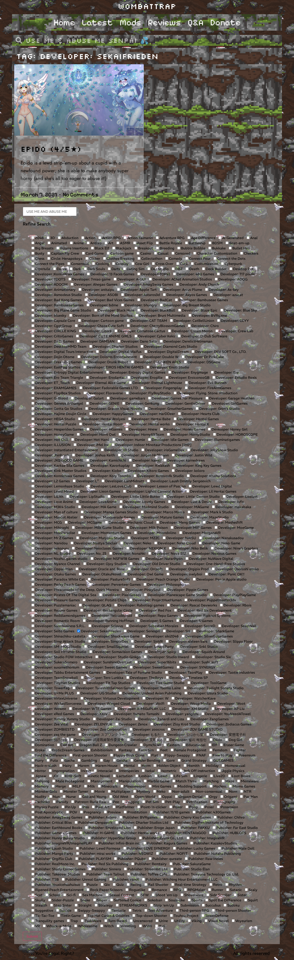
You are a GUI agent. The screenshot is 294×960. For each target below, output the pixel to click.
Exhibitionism (101, 750)
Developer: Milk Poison (148, 527)
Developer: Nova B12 (168, 553)
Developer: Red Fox (154, 610)
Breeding (166, 248)
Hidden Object (168, 765)
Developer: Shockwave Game (115, 636)
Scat (38, 895)
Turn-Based (117, 920)
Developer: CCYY (234, 320)
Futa (54, 760)
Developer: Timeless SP (188, 677)
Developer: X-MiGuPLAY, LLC (141, 708)
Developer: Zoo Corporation (103, 729)
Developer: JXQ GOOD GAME (58, 460)
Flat (154, 755)
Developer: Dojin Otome (54, 357)
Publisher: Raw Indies (205, 858)
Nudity (40, 796)
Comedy (175, 258)
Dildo (217, 739)
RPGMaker (196, 889)
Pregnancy (92, 812)
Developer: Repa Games (158, 615)
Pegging (132, 801)
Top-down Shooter (151, 915)
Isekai (150, 770)
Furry (39, 760)
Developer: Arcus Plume (182, 289)
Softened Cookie (127, 900)
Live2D (219, 776)
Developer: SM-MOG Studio (57, 646)
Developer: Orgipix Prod (189, 569)
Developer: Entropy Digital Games (137, 372)
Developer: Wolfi (150, 703)
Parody (62, 801)
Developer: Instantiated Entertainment (66, 450)
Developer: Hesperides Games (59, 429)
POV (73, 812)
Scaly (252, 889)
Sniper (101, 900)
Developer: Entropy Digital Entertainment (68, 372)
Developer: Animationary (55, 289)
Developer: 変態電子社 (227, 734)
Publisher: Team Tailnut (105, 874)
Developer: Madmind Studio (145, 507)
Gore (170, 760)
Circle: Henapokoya (66, 258)
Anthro (96, 243)
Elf (214, 745)
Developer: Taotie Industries (231, 672)
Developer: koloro (190, 470)
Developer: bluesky (50, 315)
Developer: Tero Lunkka (103, 677)
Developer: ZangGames (209, 719)
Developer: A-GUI (131, 279)
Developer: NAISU (181, 538)
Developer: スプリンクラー (103, 734)
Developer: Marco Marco (164, 512)
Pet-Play (172, 801)
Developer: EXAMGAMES (55, 388)
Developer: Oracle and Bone (101, 569)
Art (110, 243)
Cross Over (164, 263)
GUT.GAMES (223, 760)
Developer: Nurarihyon (164, 558)
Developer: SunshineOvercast (107, 662)
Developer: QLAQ (96, 605)
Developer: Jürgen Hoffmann (145, 455)
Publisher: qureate (167, 858)
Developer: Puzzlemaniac (55, 605)
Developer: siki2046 (162, 636)
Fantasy (125, 750)
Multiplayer (120, 791)
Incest (85, 770)
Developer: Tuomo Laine (160, 688)
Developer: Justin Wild (193, 455)
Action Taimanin (139, 238)
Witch (108, 926)
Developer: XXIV (93, 714)
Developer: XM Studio (190, 708)
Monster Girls (45, 791)
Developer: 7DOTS (49, 279)
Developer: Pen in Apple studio (221, 579)
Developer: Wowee (50, 708)
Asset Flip (144, 243)
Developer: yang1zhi (181, 714)
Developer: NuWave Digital (210, 558)
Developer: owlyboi (185, 574)
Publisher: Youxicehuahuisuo (57, 884)
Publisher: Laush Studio (53, 848)
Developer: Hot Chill (51, 439)
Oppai (166, 796)
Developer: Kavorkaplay (110, 465)
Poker (177, 807)
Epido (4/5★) (51, 149)
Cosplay (121, 263)
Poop (193, 807)
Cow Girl (141, 263)
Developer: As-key (223, 289)
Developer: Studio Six (213, 657)
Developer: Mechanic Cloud (130, 522)
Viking (196, 920)
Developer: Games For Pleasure (177, 398)
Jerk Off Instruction (198, 770)
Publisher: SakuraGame (191, 864)
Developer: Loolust (242, 496)
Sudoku (233, 905)
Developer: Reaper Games (55, 610)
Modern (219, 786)
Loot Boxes (240, 776)
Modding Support (192, 786)
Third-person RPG (194, 910)
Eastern (172, 745)
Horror (40, 770)
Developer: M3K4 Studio (54, 507)
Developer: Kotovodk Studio (160, 476)
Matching (211, 781)
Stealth (40, 905)
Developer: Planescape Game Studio (177, 595)
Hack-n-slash (45, 765)
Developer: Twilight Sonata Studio (215, 688)
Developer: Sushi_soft (200, 662)
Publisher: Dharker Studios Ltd (143, 822)
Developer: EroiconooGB (188, 377)
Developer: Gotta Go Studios (58, 408)
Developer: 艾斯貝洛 (146, 739)
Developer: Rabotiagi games (140, 605)
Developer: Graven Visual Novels (115, 408)
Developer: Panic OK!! (226, 574)
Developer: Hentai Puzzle (55, 424)
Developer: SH (178, 631)
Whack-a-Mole (58, 926)
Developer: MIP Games (192, 527)
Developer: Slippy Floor (233, 641)
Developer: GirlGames (229, 403)
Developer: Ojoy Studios (106, 563)
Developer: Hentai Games (197, 419)
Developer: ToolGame (208, 682)
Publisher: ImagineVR (206, 838)
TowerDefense (216, 915)
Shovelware (193, 895)
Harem (83, 765)
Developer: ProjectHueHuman (156, 600)
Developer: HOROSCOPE (237, 434)
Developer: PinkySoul (143, 589)
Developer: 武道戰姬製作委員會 (98, 739)
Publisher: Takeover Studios (57, 874)
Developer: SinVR (148, 641)
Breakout (145, 248)
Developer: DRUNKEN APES (157, 362)
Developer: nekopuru (51, 548)
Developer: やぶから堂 (185, 734)
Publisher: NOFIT (173, 853)
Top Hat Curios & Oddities (108, 915)
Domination (44, 745)
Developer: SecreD (199, 626)
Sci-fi (71, 895)
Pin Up (70, 807)
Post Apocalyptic (48, 812)
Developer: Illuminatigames (217, 439)
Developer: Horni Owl (98, 434)
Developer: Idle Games (170, 439)
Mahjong (41, 781)
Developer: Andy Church (199, 284)
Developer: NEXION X (147, 548)
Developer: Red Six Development (204, 610)
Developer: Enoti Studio (169, 367)
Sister (242, 895)
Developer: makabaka (233, 507)
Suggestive (43, 910)
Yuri (161, 926)
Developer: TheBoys (146, 677)
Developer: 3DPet (155, 274)
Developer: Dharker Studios (115, 346)
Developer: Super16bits (157, 662)
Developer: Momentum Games (106, 532)
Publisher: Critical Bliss (53, 822)
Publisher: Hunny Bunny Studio (59, 838)
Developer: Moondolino (156, 532)
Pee (115, 801)
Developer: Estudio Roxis (236, 377)
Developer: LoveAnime (98, 501)
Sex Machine (92, 895)
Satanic (235, 889)
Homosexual (234, 765)
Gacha (69, 760)
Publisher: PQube (131, 858)
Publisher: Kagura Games (166, 843)
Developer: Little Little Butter (135, 496)
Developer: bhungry (140, 305)
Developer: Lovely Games (143, 501)
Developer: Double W (161, 357)
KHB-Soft (72, 776)
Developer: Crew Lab (235, 331)
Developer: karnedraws (185, 460)
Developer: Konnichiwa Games (59, 476)
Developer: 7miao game (91, 279)
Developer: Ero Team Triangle (58, 377)
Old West (120, 796)
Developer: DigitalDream (168, 351)
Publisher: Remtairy (150, 864)
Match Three (186, 781)
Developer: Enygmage (189, 372)
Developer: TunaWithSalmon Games (105, 688)
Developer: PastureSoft (110, 579)
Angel (39, 243)
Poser (209, 807)
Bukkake (218, 248)
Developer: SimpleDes (109, 641)
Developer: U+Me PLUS (54, 693)
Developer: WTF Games (91, 708)
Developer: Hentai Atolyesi (103, 419)
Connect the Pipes (49, 263)
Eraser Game (233, 745)
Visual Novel (218, 920)
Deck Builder (215, 269)
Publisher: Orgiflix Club (53, 858)
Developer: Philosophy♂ (166, 584)
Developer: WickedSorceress (57, 703)
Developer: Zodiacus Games (228, 724)
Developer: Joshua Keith (95, 455)
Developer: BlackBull (157, 310)
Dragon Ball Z (90, 745)
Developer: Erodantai (106, 377)
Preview (114, 812)
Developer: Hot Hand (91, 439)
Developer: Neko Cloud (176, 543)
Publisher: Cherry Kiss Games (187, 817)
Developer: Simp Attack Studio (59, 641)
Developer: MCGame (85, 522)
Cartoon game (122, 253)
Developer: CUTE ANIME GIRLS (105, 336)
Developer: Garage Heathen (231, 398)
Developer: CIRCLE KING (55, 331)
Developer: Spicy (162, 651)
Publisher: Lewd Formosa (99, 848)
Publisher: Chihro (231, 817)
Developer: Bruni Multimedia (162, 315)
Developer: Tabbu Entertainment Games (67, 672)
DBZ (179, 269)
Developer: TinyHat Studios (57, 682)
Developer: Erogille (146, 377)
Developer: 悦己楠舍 (51, 739)
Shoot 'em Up (166, 895)
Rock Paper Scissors (105, 889)
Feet (163, 750)
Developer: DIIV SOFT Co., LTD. (220, 351)
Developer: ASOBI (103, 294)
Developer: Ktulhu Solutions (213, 476)
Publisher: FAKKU (195, 827)
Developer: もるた (146, 734)
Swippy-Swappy (91, 910)
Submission (189, 905)
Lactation (124, 776)
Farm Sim (146, 750)
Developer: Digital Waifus (120, 351)
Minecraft (109, 786)
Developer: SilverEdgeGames (208, 636)
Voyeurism (243, 920)
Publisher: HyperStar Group (113, 838)
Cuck (183, 263)
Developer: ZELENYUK (93, 724)
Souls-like (176, 900)
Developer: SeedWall (238, 626)
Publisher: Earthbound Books (58, 827)
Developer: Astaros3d (142, 294)
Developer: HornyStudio (190, 434)
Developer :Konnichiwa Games (59, 274)
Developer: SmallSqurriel (107, 646)
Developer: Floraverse (104, 393)
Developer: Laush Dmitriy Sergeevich (180, 481)
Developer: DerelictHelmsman (187, 341)
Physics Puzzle (46, 807)
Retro (217, 884)
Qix (107, 884)
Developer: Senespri (143, 631)
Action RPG (111, 238)
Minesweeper (134, 786)
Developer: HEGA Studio (54, 419)
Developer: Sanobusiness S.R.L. (59, 626)
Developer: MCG (48, 522)
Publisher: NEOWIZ (137, 853)
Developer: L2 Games (52, 481)
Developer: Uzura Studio (207, 693)
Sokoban (154, 900)
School (54, 895)
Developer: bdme (103, 305)
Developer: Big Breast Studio (187, 305)
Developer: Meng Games (179, 522)
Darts (115, 269)
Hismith (193, 765)
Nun (56, 796)
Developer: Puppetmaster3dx (211, 600)
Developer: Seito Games (54, 631)
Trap (74, 920)
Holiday (212, 765)
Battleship (197, 243)
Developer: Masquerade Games (109, 517)
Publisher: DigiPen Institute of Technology (208, 822)
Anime (78, 243)
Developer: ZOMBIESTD (54, 729)
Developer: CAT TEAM (148, 320)
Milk (91, 786)
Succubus (213, 905)
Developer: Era (226, 372)
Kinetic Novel (98, 776)
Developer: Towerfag (52, 688)
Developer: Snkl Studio (198, 646)
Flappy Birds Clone (129, 755)
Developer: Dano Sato (138, 341)
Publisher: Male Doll (237, 848)
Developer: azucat (228, 294)
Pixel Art (102, 807)
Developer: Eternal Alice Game (101, 382)
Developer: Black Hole (115, 310)
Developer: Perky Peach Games (60, 584)
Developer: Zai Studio (114, 719)
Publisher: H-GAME (98, 833)
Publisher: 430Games (213, 812)
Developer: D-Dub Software (204, 336)
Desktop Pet (243, 269)
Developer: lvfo (231, 501)
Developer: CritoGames (53, 336)
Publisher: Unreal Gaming (85, 879)
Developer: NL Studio (52, 553)
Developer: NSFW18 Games (116, 558)
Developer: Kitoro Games (148, 470)
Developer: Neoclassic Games (99, 548)
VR (37, 926)
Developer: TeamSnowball (56, 677)
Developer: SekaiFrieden (100, 631)
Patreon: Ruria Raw (90, 801)
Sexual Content (121, 895)
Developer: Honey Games (184, 429)
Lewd (162, 776)
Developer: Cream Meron (191, 331)
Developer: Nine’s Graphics (236, 548)
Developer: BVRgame (209, 315)
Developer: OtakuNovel (101, 574)
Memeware (249, 781)
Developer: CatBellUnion (193, 320)
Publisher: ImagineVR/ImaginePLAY (63, 843)
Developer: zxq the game (55, 734)
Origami (230, 796)
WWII (147, 926)
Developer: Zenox (132, 724)
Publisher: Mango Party (53, 853)
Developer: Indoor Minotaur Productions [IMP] (153, 444)
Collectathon (151, 258)
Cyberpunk (233, 263)
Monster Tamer (75, 791)
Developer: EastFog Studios (57, 367)
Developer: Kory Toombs (110, 476)
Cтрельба (42, 269)
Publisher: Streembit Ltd (147, 869)
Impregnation (63, 770)
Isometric (168, 770)
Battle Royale (170, 243)
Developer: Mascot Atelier (55, 517)
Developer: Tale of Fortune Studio (134, 672)
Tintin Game (70, 915)
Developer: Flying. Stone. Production (206, 393)
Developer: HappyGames (112, 413)
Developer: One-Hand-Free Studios (215, 563)
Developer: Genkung (142, 403)
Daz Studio (159, 269)
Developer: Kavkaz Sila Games (59, 465)
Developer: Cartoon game (102, 320)
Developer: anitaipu (97, 289)
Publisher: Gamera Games (55, 833)
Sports (196, 900)
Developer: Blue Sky (240, 310)
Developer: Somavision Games (117, 651)
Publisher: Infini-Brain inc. (119, 843)
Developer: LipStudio (87, 496)
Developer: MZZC (145, 538)
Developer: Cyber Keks (156, 336)
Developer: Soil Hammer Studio (60, 651)
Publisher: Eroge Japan (156, 827)
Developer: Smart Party (154, 646)
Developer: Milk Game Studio (99, 527)
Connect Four (199, 258)
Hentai (129, 765)
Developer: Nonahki (128, 553)
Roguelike (136, 889)
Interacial (105, 770)
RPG (177, 889)
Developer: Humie (130, 439)
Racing (135, 884)
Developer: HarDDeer (157, 413)
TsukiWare (92, 920)
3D (52, 238)
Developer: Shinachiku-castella (59, 636)
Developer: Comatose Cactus (141, 331)
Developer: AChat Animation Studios (182, 279)
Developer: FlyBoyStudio (150, 393)
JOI (55, 776)
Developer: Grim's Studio (219, 408)
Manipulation (129, 781)
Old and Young (94, 796)
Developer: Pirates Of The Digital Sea (65, 595)
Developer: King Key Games (198, 465)
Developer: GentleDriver (185, 403)
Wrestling (127, 926)
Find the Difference (50, 755)
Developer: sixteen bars (188, 641)
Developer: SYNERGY (197, 667)
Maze (229, 781)
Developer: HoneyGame (54, 434)
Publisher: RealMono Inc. (54, 864)
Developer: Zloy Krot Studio (176, 724)
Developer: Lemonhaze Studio (59, 486)
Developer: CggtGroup (53, 325)
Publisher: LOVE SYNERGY (148, 848)
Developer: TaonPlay (185, 672)
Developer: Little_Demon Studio (193, 496)
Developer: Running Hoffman (110, 620)
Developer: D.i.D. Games (54, 341)
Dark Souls (96, 269)
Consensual (79, 263)
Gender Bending (146, 760)
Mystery (143, 791)
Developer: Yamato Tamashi (136, 714)
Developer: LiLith (48, 496)
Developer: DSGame (204, 362)
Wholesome (87, 926)
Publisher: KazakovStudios (215, 843)
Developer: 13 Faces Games (112, 274)
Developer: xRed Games (54, 714)
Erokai (39, 750)
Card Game (94, 253)
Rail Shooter (157, 884)
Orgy (212, 796)
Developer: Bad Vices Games (110, 300)
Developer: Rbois (237, 605)
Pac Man (250, 796)
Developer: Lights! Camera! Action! (154, 491)
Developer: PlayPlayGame (234, 595)
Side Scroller (220, 895)
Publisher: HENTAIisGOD (185, 833)
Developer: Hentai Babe (151, 419)
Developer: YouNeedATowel (227, 714)
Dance (61, 269)
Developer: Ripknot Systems (207, 615)
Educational (195, 745)
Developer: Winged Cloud (108, 703)
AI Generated (232, 238)
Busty (39, 253)
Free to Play (222, 755)
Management (101, 781)
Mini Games (161, 786)
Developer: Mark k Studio (211, 512)
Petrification (196, 801)
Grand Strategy (194, 760)
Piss (85, 807)
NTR (247, 791)
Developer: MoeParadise (54, 532)
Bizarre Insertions (73, 248)
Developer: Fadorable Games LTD (110, 388)
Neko (161, 791)
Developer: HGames (105, 429)
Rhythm (235, 884)
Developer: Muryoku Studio (102, 538)
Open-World (144, 796)
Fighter (239, 750)
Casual (163, 253)
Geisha (121, 760)
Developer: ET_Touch (52, 382)
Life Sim (180, 776)
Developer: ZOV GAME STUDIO (196, 729)
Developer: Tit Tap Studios (108, 682)
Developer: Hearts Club (200, 413)
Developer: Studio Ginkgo (119, 657)
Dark (77, 269)
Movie (99, 791)
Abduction (69, 238)
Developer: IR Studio (121, 450)
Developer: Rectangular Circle (108, 610)
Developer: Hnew (142, 429)
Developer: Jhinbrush (51, 455)
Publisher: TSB (46, 879)
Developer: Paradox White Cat (59, 579)
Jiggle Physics (232, 770)
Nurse (70, 796)
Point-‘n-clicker (153, 807)
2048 (39, 238)
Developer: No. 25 (91, 553)
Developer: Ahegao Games (95, 284)
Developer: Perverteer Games (116, 584)
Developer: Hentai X (192, 424)
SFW (144, 895)
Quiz (120, 884)
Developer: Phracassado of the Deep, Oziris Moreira (76, 589)
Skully (39, 900)
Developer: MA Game (98, 507)
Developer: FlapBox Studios (57, 393)
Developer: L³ (87, 481)
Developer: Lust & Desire (191, 501)
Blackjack (123, 248)
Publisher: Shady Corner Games (59, 869)
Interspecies (129, 770)
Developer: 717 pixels (237, 274)
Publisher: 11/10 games (171, 812)
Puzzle (92, 884)
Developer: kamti (146, 460)
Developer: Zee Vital (51, 724)
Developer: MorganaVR (201, 532)
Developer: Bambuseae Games (203, 300)
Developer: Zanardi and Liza (161, 719)
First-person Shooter (89, 755)
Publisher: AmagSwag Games (58, 817)
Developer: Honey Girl (229, 429)
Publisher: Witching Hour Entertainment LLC (181, 879)
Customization (206, 263)
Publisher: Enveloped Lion (109, 827)
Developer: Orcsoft (147, 569)
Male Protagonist (69, 781)
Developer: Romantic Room (57, 620)
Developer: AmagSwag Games (148, 284)
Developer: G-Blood (51, 398)
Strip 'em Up (163, 905)
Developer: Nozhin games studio (61, 558)
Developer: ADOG (233, 279)
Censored (182, 253)
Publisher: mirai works (97, 853)
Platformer (124, 807)
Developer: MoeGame (235, 527)
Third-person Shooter (233, 910)
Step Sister (62, 905)
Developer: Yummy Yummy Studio (62, 719)
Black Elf (101, 248)
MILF (76, 786)
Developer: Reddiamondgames (59, 615)
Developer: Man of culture (56, 512)
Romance (159, 889)
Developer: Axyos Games (186, 294)
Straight (84, 905)
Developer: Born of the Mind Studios (102, 315)
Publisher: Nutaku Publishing (217, 853)
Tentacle (118, 910)
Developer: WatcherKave (195, 698)
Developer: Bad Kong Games (57, 300)
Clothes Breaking (120, 258)
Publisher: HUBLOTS (229, 833)
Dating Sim (135, 269)
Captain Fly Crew (64, 253)
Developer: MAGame (192, 507)
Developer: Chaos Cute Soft (101, 325)
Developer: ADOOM (51, 284)
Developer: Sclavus (107, 626)
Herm (145, 765)
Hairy (67, 765)
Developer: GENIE (104, 403)
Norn (232, 791)
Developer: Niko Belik (190, 548)
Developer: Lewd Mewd (54, 491)
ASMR (124, 243)
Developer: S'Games (196, 620)
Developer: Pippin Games (187, 589)
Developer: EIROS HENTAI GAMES (115, 367)
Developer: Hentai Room (102, 424)
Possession (229, 807)
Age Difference (202, 238)
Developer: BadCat (156, 300)
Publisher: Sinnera (106, 869)
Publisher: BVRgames (140, 817)
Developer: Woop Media (190, 703)
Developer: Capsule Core (54, 320)
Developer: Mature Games (162, 517)
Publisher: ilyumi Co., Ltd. (163, 838)
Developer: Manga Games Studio (111, 512)
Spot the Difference (224, 900)
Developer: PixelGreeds (121, 595)
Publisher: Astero (102, 817)
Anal (253, 238)
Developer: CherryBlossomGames (157, 325)
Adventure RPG (171, 238)
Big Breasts (43, 248)
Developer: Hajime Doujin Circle (60, 413)
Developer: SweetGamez (153, 667)
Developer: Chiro (205, 325)
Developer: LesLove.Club (111, 486)
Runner (217, 889)
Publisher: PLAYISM (94, 858)
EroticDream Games (67, 750)
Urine (163, 920)
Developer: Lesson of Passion (161, 486)
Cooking (102, 263)
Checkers (250, 253)
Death (193, 269)
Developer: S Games (156, 620)
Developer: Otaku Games (55, 574)
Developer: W (157, 698)
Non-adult (180, 791)
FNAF (201, 755)
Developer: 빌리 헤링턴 (188, 739)
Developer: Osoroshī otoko (237, 569)
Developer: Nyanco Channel (57, 563)
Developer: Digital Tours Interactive (63, 351)
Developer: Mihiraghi (51, 527)
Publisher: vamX (125, 879)
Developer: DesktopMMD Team (60, 346)
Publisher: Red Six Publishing (104, 864)
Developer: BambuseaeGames (59, 305)
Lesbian (145, 776)
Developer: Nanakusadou (223, 538)
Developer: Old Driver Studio (156, 563)
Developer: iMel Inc (92, 444)
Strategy (105, 905)
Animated (58, 243)
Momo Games (243, 786)
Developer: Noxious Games (214, 553)
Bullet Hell (241, 248)
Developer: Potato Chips (105, 600)
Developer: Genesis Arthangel (58, 403)
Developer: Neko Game (221, 543)
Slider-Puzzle (62, 900)
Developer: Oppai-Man (53, 569)
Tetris (136, 910)
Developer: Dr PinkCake (204, 357)
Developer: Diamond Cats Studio (170, 346)
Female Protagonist (189, 750)
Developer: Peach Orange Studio (163, 579)
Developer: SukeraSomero (55, 662)
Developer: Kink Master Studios (60, 470)
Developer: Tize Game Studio (160, 682)
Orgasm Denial (190, 796)
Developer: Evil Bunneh (207, 382)
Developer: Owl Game (145, 574)
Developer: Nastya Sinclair (95, 543)
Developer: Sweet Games (106, 667)
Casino (145, 253)
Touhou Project (185, 915)
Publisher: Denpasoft (94, 822)
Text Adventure (160, 910)
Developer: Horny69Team (142, 434)
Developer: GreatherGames (170, 408)
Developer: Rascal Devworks (193, 605)
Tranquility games (49, 920)
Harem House (106, 765)
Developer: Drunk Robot (108, 362)
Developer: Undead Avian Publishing (151, 693)
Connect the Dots (230, 258)
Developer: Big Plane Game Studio (62, 310)
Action (89, 238)
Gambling (88, 760)
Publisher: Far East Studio (236, 827)
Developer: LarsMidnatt (124, 481)
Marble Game (158, 781)
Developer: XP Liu (229, 708)
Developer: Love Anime (53, 501)
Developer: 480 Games (195, 274)
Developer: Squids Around (203, 651)
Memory (41, 786)
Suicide (65, 910)
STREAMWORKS (133, 905)
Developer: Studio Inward (168, 657)
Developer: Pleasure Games (57, 600)
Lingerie (200, 776)
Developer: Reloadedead (111, 615)
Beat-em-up (238, 243)
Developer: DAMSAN (97, 341)
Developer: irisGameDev (164, 450)
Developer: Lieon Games (100, 491)
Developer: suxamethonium (56, 667)
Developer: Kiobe (106, 470)
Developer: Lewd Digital (212, 486)
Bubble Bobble (192, 248)
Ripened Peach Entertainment (59, 889)
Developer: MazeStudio (209, 517)
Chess (39, 258)
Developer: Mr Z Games (53, 538)
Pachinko (42, 801)
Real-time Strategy (190, 884)
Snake (85, 900)
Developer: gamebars (127, 398)
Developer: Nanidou (51, 543)
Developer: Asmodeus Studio (58, 294)
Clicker (94, 258)
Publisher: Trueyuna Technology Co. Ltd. (206, 874)
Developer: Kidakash (153, 465)
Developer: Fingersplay (163, 388)
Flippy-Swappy (177, 755)
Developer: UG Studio (98, 693)
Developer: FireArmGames (209, 388)
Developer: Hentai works (149, 424)
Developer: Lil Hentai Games (212, 491)
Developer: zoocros (148, 729)
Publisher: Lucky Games (195, 848)
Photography (224, 801)
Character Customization (216, 253)
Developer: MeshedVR (224, 522)
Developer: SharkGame (215, 631)
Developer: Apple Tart (138, 289)
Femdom (219, 750)
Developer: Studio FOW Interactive (63, 657)
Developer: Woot (231, 703)
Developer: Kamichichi (107, 460)
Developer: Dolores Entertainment (108, 357)
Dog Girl (235, 739)
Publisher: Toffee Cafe (148, 874)
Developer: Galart (89, 398)
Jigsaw (40, 776)
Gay (106, 760)
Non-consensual (208, 791)
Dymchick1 (152, 745)
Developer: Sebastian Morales (153, 626)
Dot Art (66, 745)
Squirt (252, 900)
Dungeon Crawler (122, 745)
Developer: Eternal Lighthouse (157, 382)
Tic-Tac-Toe (44, 915)
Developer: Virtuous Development (111, 698)
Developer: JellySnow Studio (214, 450)
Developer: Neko (137, 543)
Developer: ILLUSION (52, 444)
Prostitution (137, 812)
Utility (179, 920)
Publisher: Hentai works (139, 833)
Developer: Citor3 (96, 331)
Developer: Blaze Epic (199, 310)
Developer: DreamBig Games (58, 362)
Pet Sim (152, 801)
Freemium (246, 755)
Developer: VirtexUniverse (55, 698)
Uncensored (143, 920)
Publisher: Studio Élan (191, 869)
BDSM (217, 243)
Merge (60, 786)
